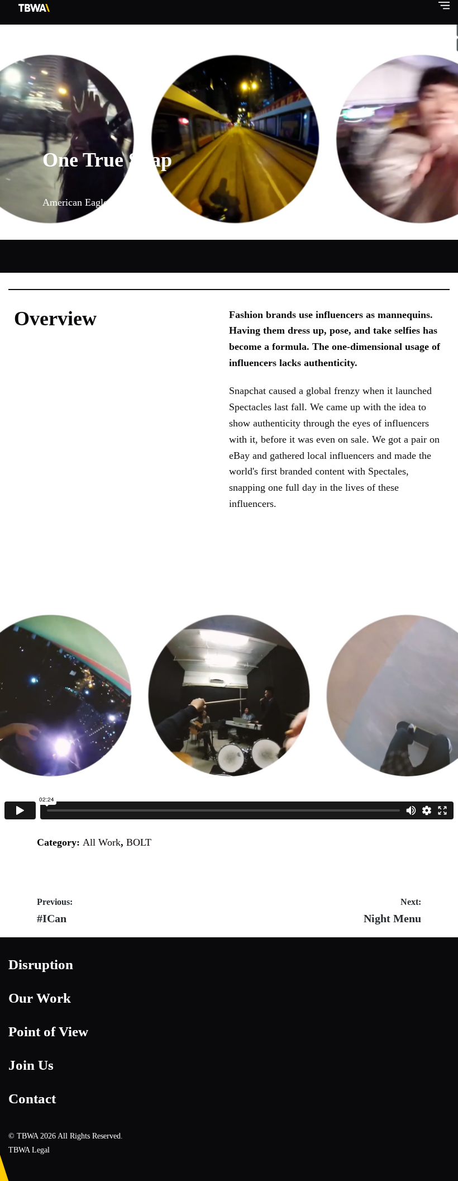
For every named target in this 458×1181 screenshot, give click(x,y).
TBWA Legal (29, 1150)
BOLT (138, 842)
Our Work (39, 997)
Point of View (48, 1031)
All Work (102, 842)
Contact (32, 1098)
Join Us (31, 1065)
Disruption (40, 964)
